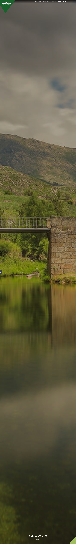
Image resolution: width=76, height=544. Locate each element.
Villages (39, 1)
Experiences (54, 1)
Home (36, 1)
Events (48, 1)
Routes (44, 1)
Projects (64, 1)
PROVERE (59, 1)
